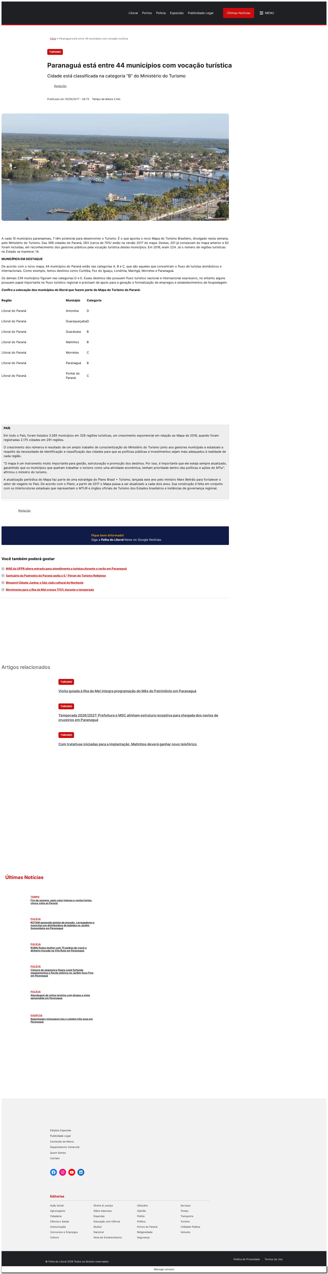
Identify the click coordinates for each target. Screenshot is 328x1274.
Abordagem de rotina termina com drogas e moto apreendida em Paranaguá (60, 997)
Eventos (36, 1015)
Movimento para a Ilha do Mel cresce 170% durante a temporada (50, 589)
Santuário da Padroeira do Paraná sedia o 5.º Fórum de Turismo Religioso (56, 575)
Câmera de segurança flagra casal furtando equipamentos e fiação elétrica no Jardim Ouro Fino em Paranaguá (62, 972)
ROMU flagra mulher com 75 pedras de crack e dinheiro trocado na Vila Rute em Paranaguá (59, 949)
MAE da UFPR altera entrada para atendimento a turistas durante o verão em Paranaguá (66, 568)
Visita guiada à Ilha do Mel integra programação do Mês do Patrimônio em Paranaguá (127, 691)
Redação (60, 86)
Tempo (35, 896)
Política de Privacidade (246, 1259)
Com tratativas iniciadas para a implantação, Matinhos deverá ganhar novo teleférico (127, 744)
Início (53, 38)
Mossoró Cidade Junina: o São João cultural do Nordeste (45, 582)
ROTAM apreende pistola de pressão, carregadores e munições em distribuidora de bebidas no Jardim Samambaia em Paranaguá (63, 925)
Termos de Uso (274, 1259)
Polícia (36, 919)
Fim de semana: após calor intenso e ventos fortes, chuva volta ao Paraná (61, 902)
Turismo (55, 51)
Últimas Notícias (238, 13)
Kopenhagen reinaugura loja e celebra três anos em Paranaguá (62, 1020)
